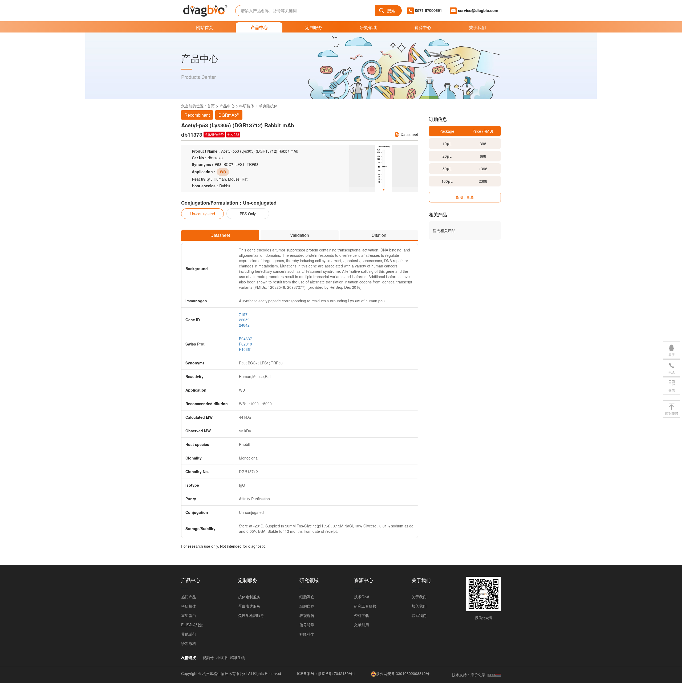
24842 (244, 325)
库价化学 (477, 674)
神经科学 (306, 634)
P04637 (245, 338)
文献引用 (361, 624)
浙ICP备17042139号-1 (337, 673)
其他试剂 (188, 634)
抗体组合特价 (214, 134)
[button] (383, 189)
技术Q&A (361, 596)
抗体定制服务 (249, 596)
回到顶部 (671, 413)
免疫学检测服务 (251, 615)
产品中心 (259, 27)
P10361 (245, 349)
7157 (243, 314)
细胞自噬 (306, 606)
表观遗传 (306, 615)
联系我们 (419, 615)
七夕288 (233, 134)
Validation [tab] (299, 235)
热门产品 (188, 596)
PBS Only (248, 213)
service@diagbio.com (478, 10)
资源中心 (422, 27)
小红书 (222, 657)
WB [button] (223, 171)
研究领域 (368, 27)
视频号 (208, 657)
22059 (244, 319)
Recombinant (197, 115)
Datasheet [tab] (220, 235)
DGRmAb (228, 114)
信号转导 (306, 624)
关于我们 (477, 27)
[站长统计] (494, 674)
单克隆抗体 (268, 105)
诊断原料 (188, 643)
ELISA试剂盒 (192, 624)
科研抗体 (246, 105)
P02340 (245, 344)
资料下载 (361, 615)
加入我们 (419, 606)
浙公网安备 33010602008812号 (402, 673)
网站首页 (204, 27)
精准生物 (237, 657)
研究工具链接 (365, 606)
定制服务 (313, 27)
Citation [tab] (379, 235)
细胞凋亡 (306, 596)
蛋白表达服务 (249, 606)
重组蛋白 (188, 615)
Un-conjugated (202, 213)
